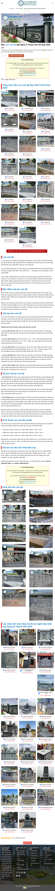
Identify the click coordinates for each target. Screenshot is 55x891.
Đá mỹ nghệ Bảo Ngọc (30, 73)
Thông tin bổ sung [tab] (10, 79)
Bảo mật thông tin (49, 863)
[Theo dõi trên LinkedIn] (17, 876)
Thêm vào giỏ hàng (16, 55)
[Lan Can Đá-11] (41, 516)
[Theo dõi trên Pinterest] (24, 872)
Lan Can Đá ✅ (19, 8)
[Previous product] (29, 11)
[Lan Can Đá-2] (41, 578)
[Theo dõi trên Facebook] (17, 872)
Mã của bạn (27, 842)
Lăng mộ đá (34, 850)
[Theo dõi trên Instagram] (19, 872)
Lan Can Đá (10, 45)
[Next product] (26, 11)
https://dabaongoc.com (30, 75)
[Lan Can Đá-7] (14, 555)
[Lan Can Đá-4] (14, 496)
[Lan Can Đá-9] (14, 598)
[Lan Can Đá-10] (41, 498)
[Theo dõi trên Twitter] (22, 872)
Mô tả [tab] (2, 79)
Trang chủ (12, 8)
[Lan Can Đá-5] (14, 513)
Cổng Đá (33, 860)
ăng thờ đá (34, 855)
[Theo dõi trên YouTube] (19, 876)
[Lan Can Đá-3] (41, 604)
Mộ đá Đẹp (33, 858)
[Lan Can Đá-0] (41, 536)
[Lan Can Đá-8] (14, 578)
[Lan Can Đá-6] (14, 533)
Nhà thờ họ (34, 853)
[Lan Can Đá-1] (41, 559)
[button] (2, 3)
